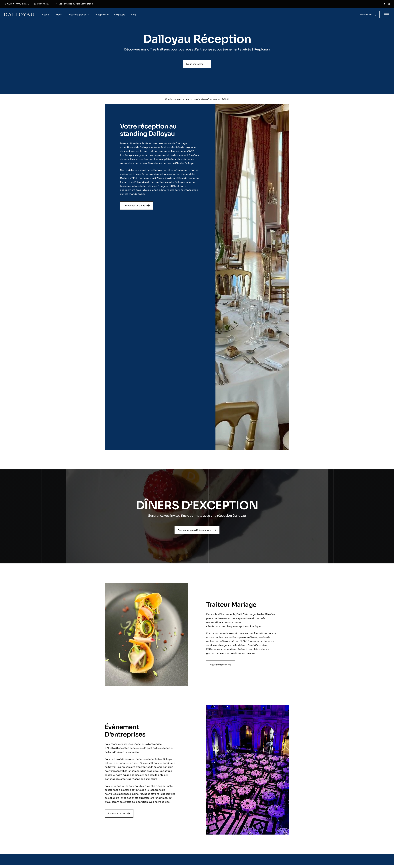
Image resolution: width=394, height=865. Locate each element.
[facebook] (384, 4)
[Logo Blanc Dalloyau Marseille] (19, 14)
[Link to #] (386, 14)
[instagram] (389, 4)
